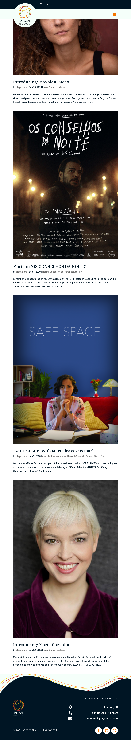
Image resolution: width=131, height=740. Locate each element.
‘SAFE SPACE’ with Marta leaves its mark (54, 451)
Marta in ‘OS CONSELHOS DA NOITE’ (49, 266)
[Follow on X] (46, 4)
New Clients (49, 87)
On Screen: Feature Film (69, 271)
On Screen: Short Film (93, 456)
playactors (21, 87)
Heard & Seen (49, 271)
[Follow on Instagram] (40, 4)
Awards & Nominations (54, 456)
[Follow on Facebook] (98, 730)
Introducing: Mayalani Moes (41, 82)
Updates (61, 87)
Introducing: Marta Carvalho (41, 644)
